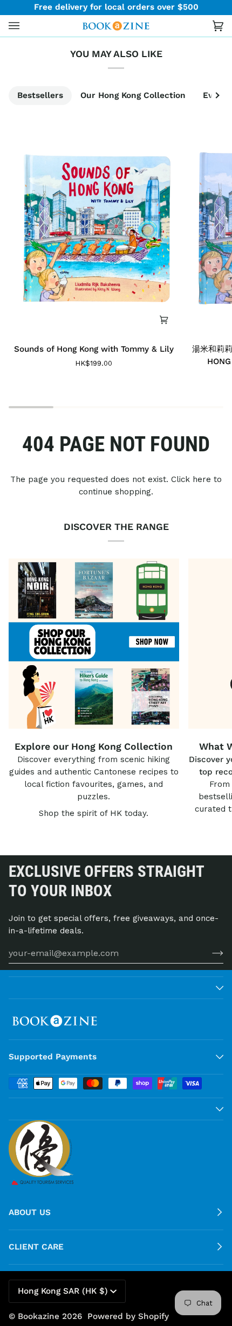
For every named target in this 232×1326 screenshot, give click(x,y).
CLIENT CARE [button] (36, 1247)
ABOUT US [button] (30, 1212)
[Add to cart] (164, 319)
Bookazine (38, 1316)
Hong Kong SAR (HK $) (63, 1291)
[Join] (209, 952)
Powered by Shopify (128, 1316)
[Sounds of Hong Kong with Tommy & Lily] (94, 228)
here (202, 479)
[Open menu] (25, 26)
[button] (116, 987)
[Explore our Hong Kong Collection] (94, 644)
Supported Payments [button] (53, 1057)
